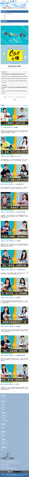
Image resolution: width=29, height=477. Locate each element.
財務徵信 (3, 409)
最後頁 (14, 99)
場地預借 (3, 424)
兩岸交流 (4, 18)
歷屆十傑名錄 (4, 417)
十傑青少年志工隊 (5, 442)
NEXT (24, 97)
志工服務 (3, 439)
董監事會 (3, 405)
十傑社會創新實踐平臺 (7, 13)
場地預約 (3, 426)
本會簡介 (3, 403)
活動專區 (3, 431)
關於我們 (3, 401)
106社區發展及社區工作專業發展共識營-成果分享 (13, 74)
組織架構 (3, 407)
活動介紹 (5, 11)
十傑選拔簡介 (4, 415)
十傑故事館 (3, 419)
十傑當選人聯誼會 (5, 420)
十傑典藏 (3, 412)
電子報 (2, 449)
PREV (10, 97)
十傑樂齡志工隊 (4, 443)
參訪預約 (3, 428)
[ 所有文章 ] (25, 105)
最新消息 (3, 395)
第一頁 (5, 97)
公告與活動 (3, 398)
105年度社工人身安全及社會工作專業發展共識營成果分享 (14, 88)
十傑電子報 (3, 447)
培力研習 (4, 16)
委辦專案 (5, 21)
